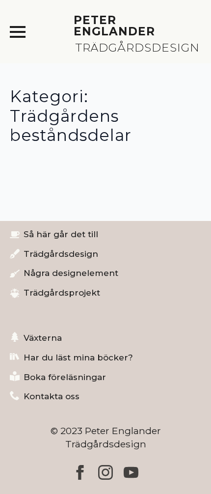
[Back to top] (186, 469)
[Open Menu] (18, 32)
